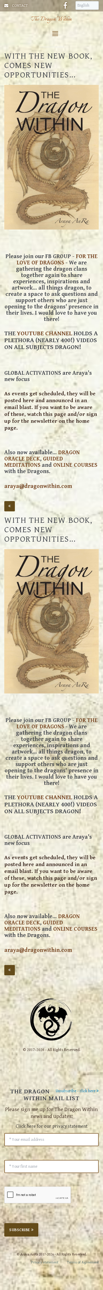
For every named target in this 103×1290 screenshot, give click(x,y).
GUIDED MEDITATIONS (33, 462)
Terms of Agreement (83, 1262)
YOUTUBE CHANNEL (44, 333)
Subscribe (20, 1230)
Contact (20, 5)
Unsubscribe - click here (76, 1091)
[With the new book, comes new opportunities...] (51, 157)
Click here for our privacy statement (52, 1126)
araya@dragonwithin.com (38, 486)
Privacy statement (44, 1262)
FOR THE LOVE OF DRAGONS (57, 259)
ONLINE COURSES (75, 465)
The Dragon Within (51, 19)
